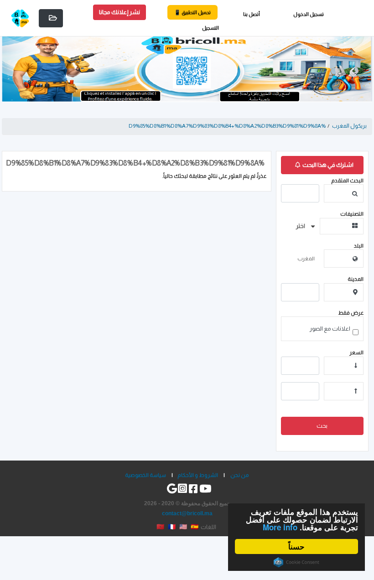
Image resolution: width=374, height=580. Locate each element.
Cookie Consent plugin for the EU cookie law (296, 562)
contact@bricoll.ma (187, 513)
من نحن (239, 475)
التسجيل (210, 28)
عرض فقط (351, 313)
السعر (356, 352)
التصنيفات (352, 214)
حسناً (296, 546)
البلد (359, 246)
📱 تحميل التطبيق (192, 12)
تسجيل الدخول (308, 14)
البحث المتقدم (347, 180)
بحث (322, 425)
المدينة (356, 279)
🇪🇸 (194, 526)
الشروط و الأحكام (197, 475)
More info (280, 527)
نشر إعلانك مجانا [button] (119, 12)
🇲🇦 (160, 526)
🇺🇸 (183, 526)
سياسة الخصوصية (145, 475)
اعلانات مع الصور (330, 328)
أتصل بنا (251, 14)
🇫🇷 (172, 526)
